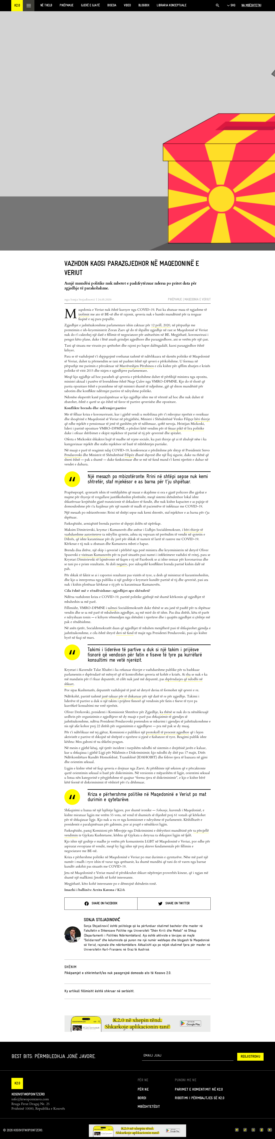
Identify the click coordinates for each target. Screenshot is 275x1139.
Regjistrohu (250, 1057)
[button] (17, 5)
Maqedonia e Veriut (197, 299)
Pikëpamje (175, 299)
